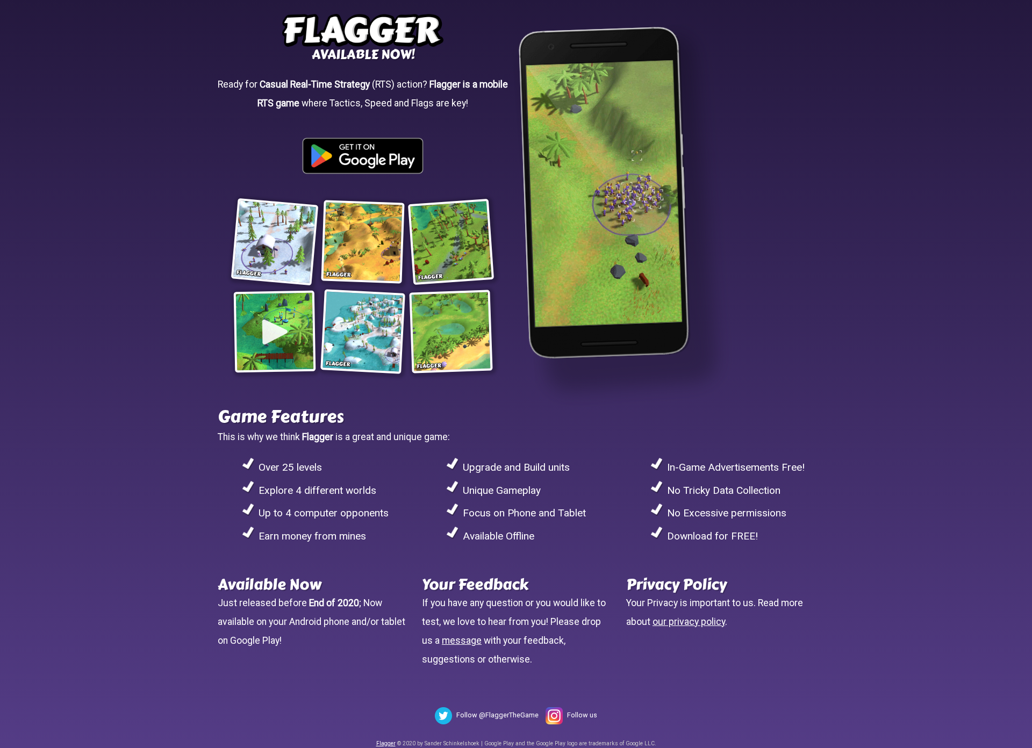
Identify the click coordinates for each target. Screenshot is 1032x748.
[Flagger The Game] (362, 28)
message (462, 640)
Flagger (386, 743)
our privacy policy (689, 621)
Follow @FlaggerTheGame (497, 715)
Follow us (582, 715)
